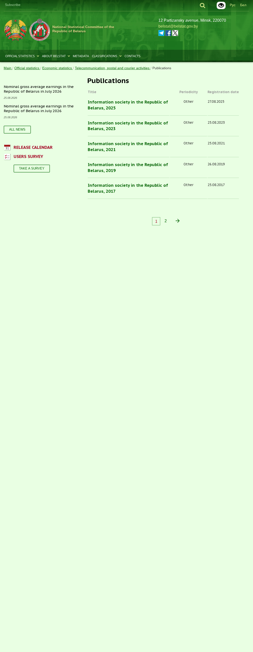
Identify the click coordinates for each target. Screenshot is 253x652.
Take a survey (31, 168)
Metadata (81, 56)
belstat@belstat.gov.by (178, 26)
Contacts (133, 56)
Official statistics (20, 56)
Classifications (104, 56)
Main (8, 68)
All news (17, 129)
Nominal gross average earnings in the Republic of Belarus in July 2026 (39, 89)
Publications (161, 68)
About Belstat (54, 56)
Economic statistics (57, 68)
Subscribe (13, 5)
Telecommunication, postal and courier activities (112, 68)
